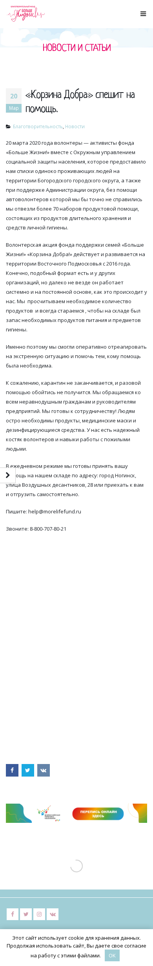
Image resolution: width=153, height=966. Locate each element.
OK (112, 955)
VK (43, 770)
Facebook (12, 770)
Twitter (28, 770)
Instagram (39, 914)
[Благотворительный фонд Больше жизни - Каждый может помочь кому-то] (25, 13)
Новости (75, 126)
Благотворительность (38, 126)
